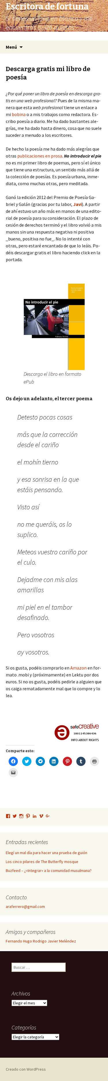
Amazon (78, 668)
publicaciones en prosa (39, 156)
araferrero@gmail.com (25, 906)
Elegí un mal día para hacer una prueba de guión (46, 852)
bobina (19, 114)
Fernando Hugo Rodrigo (26, 941)
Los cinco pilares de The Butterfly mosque (42, 861)
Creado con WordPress (26, 1069)
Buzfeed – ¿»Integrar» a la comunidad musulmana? (49, 870)
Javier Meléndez (62, 941)
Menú (11, 47)
